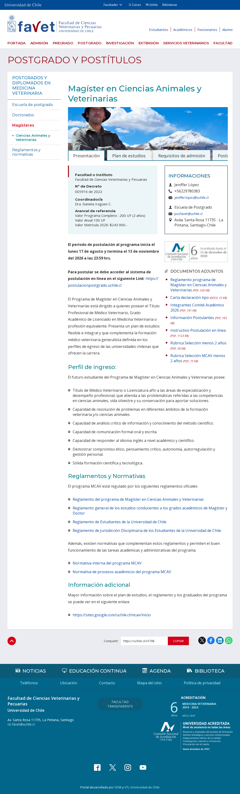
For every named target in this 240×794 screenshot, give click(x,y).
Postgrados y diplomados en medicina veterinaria (31, 85)
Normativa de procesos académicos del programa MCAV (122, 571)
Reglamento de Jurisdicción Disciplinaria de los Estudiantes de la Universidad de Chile (147, 530)
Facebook (211, 640)
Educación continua (98, 671)
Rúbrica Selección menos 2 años (198, 345)
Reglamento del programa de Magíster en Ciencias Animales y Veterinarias (138, 499)
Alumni (227, 29)
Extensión (149, 43)
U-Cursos (135, 5)
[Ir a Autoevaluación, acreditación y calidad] (193, 736)
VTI (126, 787)
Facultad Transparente (120, 704)
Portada (17, 43)
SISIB (117, 787)
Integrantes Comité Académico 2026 (197, 307)
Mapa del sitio (149, 682)
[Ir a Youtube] (143, 767)
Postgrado (89, 43)
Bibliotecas (169, 5)
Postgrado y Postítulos (75, 60)
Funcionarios (207, 29)
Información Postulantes (198, 320)
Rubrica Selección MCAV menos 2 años (197, 358)
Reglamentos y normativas (26, 152)
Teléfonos (29, 682)
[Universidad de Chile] (23, 3)
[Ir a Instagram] (128, 767)
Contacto (107, 682)
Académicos (182, 29)
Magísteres (23, 125)
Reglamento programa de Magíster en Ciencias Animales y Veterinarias (198, 285)
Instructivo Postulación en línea (198, 333)
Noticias (34, 671)
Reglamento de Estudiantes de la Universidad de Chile (119, 521)
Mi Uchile (152, 5)
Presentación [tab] (86, 155)
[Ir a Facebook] (97, 767)
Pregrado (63, 43)
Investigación (120, 43)
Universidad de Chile (145, 787)
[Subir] (12, 641)
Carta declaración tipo (198, 297)
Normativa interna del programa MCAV (107, 563)
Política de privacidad (202, 682)
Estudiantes (158, 29)
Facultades (111, 5)
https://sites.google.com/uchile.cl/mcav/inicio (112, 614)
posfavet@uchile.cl (188, 213)
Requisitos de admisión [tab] (181, 155)
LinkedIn (220, 640)
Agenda (160, 671)
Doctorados (23, 115)
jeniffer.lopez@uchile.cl (191, 197)
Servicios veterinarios (186, 43)
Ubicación (68, 682)
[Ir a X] (112, 767)
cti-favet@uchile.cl (21, 724)
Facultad (223, 43)
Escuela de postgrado (32, 104)
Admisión (39, 43)
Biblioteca (210, 671)
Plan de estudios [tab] (129, 155)
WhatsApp (228, 640)
